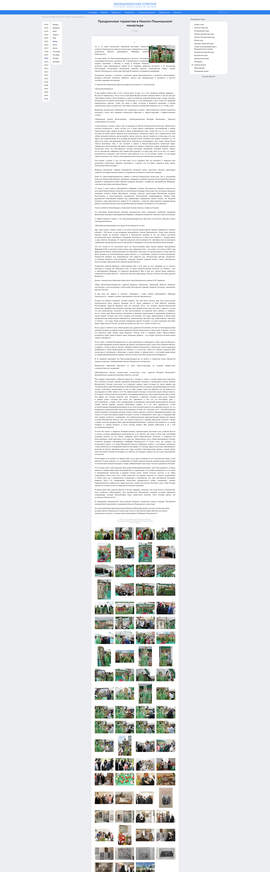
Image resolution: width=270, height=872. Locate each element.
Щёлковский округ (201, 58)
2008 (46, 85)
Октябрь (56, 55)
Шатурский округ (201, 55)
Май (54, 38)
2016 (46, 58)
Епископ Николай (201, 28)
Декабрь (56, 62)
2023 (46, 35)
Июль (55, 45)
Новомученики (200, 65)
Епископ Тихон (135, 523)
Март (55, 31)
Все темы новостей (208, 76)
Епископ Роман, (147, 521)
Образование (199, 68)
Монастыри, (121, 521)
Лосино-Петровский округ (204, 37)
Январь (55, 24)
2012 (46, 72)
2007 (46, 89)
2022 (46, 38)
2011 (46, 75)
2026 (46, 24)
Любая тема (199, 24)
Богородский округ (201, 31)
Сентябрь (56, 51)
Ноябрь (56, 58)
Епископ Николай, (130, 519)
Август (55, 48)
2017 (46, 55)
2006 (46, 92)
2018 (46, 51)
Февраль (56, 28)
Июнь (55, 41)
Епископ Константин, (143, 519)
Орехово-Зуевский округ (204, 43)
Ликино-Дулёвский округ (204, 34)
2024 (46, 31)
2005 (46, 95)
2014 (46, 65)
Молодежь (198, 62)
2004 (46, 99)
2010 (46, 78)
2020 (46, 45)
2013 (46, 68)
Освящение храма (201, 71)
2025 (46, 28)
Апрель (55, 35)
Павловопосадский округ (204, 52)
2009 (46, 82)
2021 (46, 41)
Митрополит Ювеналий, (134, 521)
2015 (46, 62)
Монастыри (198, 40)
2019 (46, 48)
